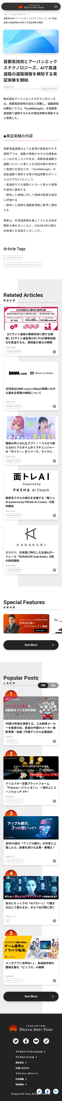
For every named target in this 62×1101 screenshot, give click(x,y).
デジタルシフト (14, 257)
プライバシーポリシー (26, 1074)
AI (8, 921)
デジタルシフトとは (25, 1057)
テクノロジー (12, 741)
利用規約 (20, 1085)
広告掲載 (20, 1079)
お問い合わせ (22, 1068)
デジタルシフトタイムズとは (29, 1052)
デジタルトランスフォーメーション (23, 265)
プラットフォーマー (15, 801)
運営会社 (20, 1063)
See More (31, 645)
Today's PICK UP (49, 89)
